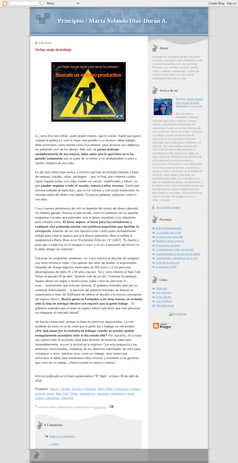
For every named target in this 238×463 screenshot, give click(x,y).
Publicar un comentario (62, 436)
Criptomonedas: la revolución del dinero (178, 254)
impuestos (122, 389)
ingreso (135, 389)
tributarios (52, 398)
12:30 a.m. (100, 407)
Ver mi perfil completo (168, 207)
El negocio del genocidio (169, 236)
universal (67, 398)
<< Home (54, 444)
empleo (65, 389)
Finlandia (89, 389)
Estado (77, 389)
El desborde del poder (168, 245)
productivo (118, 393)
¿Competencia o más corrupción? (175, 249)
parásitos (103, 393)
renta (130, 393)
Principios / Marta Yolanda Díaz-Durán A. (113, 20)
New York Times (67, 393)
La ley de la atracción (168, 262)
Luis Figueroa (163, 292)
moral (50, 393)
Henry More (105, 389)
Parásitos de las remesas (170, 241)
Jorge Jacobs (163, 297)
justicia (40, 393)
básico (54, 389)
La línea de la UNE (166, 266)
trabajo (39, 398)
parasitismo (87, 393)
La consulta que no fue (168, 232)
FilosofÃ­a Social (165, 305)
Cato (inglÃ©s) (164, 301)
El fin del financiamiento (169, 228)
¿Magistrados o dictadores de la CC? (177, 258)
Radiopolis (161, 288)
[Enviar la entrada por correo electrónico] (111, 407)
